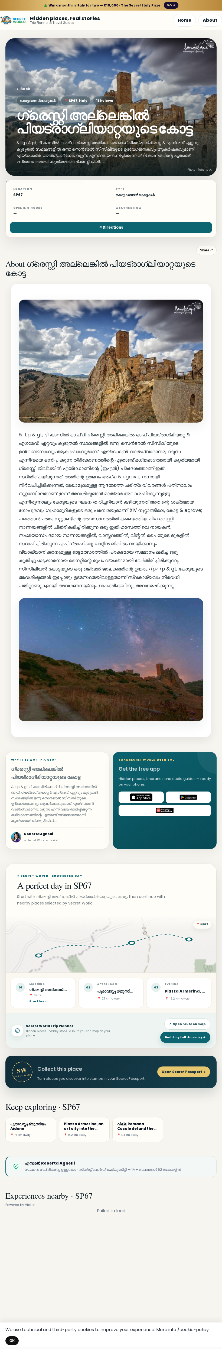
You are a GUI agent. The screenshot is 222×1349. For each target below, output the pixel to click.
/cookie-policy (193, 1330)
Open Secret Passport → (184, 1071)
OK (12, 1341)
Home (184, 20)
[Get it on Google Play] (188, 797)
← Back (23, 89)
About (210, 20)
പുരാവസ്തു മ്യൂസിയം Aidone (124, 991)
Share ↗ (206, 250)
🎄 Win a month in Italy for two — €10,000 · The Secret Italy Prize (109, 5)
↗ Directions (111, 227)
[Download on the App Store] (141, 797)
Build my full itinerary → (185, 1037)
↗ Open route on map (187, 1024)
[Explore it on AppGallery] (165, 810)
